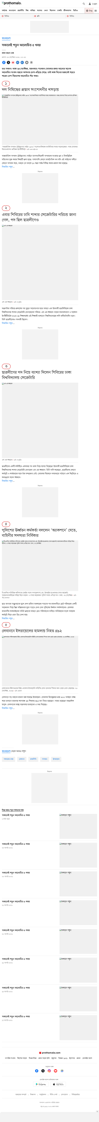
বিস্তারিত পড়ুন (7, 166)
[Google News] (62, 1071)
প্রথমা (79, 1058)
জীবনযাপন (67, 10)
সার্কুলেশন (42, 1095)
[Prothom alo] (12, 3)
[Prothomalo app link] (41, 1085)
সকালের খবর (8, 759)
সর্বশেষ (4, 10)
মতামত (39, 10)
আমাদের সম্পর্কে (20, 1095)
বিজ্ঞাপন (33, 1095)
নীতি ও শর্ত (53, 1095)
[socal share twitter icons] (9, 62)
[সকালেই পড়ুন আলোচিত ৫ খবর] (78, 826)
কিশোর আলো (22, 1058)
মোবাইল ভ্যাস (87, 1058)
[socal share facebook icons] (4, 62)
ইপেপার (72, 1058)
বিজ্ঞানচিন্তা (33, 1058)
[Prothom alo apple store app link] (58, 1085)
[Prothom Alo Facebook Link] (38, 1071)
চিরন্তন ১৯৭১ (62, 1058)
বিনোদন (52, 10)
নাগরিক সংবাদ (10, 1058)
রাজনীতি (21, 10)
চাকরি (59, 10)
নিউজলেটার (76, 1095)
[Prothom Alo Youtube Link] (57, 1071)
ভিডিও (75, 10)
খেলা (46, 10)
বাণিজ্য (32, 10)
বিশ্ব (27, 10)
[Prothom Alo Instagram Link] (50, 1071)
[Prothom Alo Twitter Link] (44, 1071)
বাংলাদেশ (12, 10)
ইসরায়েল (56, 759)
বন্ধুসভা (54, 1058)
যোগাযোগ (64, 1095)
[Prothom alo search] (83, 3)
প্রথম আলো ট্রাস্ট (44, 1058)
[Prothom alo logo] (49, 1053)
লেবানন (22, 759)
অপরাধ (44, 759)
